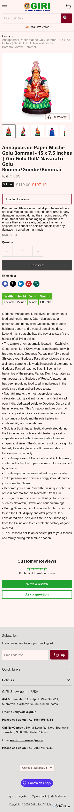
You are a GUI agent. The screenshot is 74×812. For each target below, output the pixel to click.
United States (35, 767)
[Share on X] (13, 284)
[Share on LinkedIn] (21, 284)
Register (22, 796)
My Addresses (59, 796)
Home (6, 36)
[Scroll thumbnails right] (68, 131)
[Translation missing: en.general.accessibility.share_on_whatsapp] (36, 284)
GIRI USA (13, 176)
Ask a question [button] (37, 594)
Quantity (7, 242)
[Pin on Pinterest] (28, 284)
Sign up (59, 654)
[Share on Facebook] (5, 284)
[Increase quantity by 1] (38, 251)
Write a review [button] (37, 584)
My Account (39, 796)
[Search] (66, 18)
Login (10, 796)
